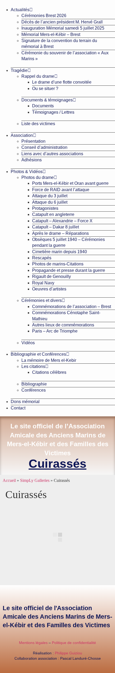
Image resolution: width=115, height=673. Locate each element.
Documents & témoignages (47, 100)
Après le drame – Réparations (60, 233)
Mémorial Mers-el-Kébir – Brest (50, 34)
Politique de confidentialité (74, 643)
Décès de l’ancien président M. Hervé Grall (62, 22)
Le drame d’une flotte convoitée (61, 82)
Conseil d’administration (44, 147)
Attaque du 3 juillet (49, 196)
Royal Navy (43, 283)
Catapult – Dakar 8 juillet (55, 227)
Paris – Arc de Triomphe (55, 331)
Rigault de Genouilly (51, 276)
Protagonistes (45, 208)
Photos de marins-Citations (57, 264)
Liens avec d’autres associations (52, 153)
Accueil (9, 480)
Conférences (33, 390)
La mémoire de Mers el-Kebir (48, 360)
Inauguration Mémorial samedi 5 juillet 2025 (62, 28)
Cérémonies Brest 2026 (43, 15)
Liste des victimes (38, 123)
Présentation (33, 141)
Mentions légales (33, 643)
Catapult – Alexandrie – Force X (62, 221)
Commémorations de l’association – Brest (71, 306)
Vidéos (28, 342)
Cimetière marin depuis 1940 (59, 251)
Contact (18, 408)
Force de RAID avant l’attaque (60, 189)
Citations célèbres (49, 372)
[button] (57, 2)
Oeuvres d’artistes (49, 289)
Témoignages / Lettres (53, 112)
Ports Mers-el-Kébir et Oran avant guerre (70, 183)
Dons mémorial (25, 401)
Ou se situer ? (45, 88)
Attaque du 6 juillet (49, 202)
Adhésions (31, 160)
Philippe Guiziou (68, 653)
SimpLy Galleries (34, 480)
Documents (43, 106)
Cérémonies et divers (41, 300)
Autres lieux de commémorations (63, 325)
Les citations (33, 366)
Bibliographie (34, 384)
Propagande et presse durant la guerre (68, 270)
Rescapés (41, 258)
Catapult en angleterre (53, 214)
